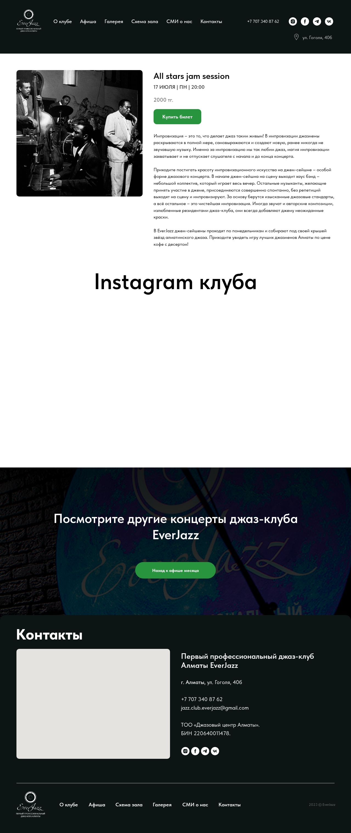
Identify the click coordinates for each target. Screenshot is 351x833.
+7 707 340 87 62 (263, 21)
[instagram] (293, 21)
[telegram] (317, 21)
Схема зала (144, 21)
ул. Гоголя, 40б (317, 37)
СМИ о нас (179, 21)
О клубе (62, 21)
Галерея (113, 21)
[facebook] (305, 21)
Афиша (88, 21)
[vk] (329, 21)
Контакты (211, 21)
